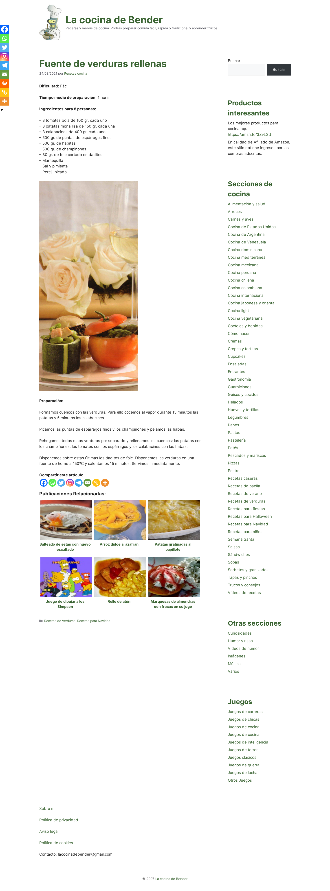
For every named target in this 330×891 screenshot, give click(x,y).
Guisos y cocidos (243, 394)
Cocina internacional (246, 295)
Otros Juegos (240, 780)
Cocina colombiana (245, 288)
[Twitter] (61, 483)
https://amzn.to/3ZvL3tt (249, 134)
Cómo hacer (239, 333)
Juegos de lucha (242, 772)
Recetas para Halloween (250, 516)
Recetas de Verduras (59, 621)
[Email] (87, 483)
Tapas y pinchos (242, 577)
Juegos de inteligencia (248, 742)
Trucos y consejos (244, 585)
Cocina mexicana (243, 265)
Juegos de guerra (244, 765)
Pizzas (234, 463)
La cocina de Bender (114, 20)
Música (234, 663)
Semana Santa (241, 539)
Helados (235, 402)
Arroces (235, 211)
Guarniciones (239, 387)
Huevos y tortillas (243, 410)
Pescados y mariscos (247, 455)
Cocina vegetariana (245, 318)
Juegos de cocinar (244, 734)
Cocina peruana (242, 272)
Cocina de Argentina (246, 234)
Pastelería (237, 440)
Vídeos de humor (243, 648)
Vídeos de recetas (244, 592)
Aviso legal (49, 831)
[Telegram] (79, 483)
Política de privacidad (58, 820)
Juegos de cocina (244, 727)
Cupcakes (237, 356)
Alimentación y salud (246, 204)
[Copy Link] (96, 483)
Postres (235, 470)
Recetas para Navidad (93, 621)
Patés (233, 448)
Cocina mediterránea (247, 257)
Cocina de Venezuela (247, 242)
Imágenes (236, 656)
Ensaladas (237, 364)
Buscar (234, 61)
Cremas (235, 341)
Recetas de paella (244, 486)
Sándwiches (239, 554)
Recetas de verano (245, 493)
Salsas (234, 547)
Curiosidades (240, 633)
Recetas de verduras (246, 501)
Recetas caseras (243, 478)
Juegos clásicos (242, 757)
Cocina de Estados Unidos (252, 227)
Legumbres (238, 417)
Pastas (234, 432)
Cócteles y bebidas (245, 326)
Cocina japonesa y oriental (251, 303)
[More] (105, 483)
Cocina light (238, 310)
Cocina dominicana (245, 249)
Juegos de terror (243, 750)
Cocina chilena (241, 280)
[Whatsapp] (52, 483)
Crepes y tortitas (243, 349)
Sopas (233, 562)
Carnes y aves (240, 219)
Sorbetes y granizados (248, 570)
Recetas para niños (245, 531)
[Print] (4, 83)
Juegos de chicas (243, 719)
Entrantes (236, 371)
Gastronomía (239, 379)
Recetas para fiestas (246, 509)
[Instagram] (70, 483)
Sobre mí (47, 808)
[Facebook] (44, 483)
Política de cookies (56, 843)
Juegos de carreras (245, 711)
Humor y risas (240, 641)
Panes (233, 425)
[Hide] (2, 110)
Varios (233, 671)
